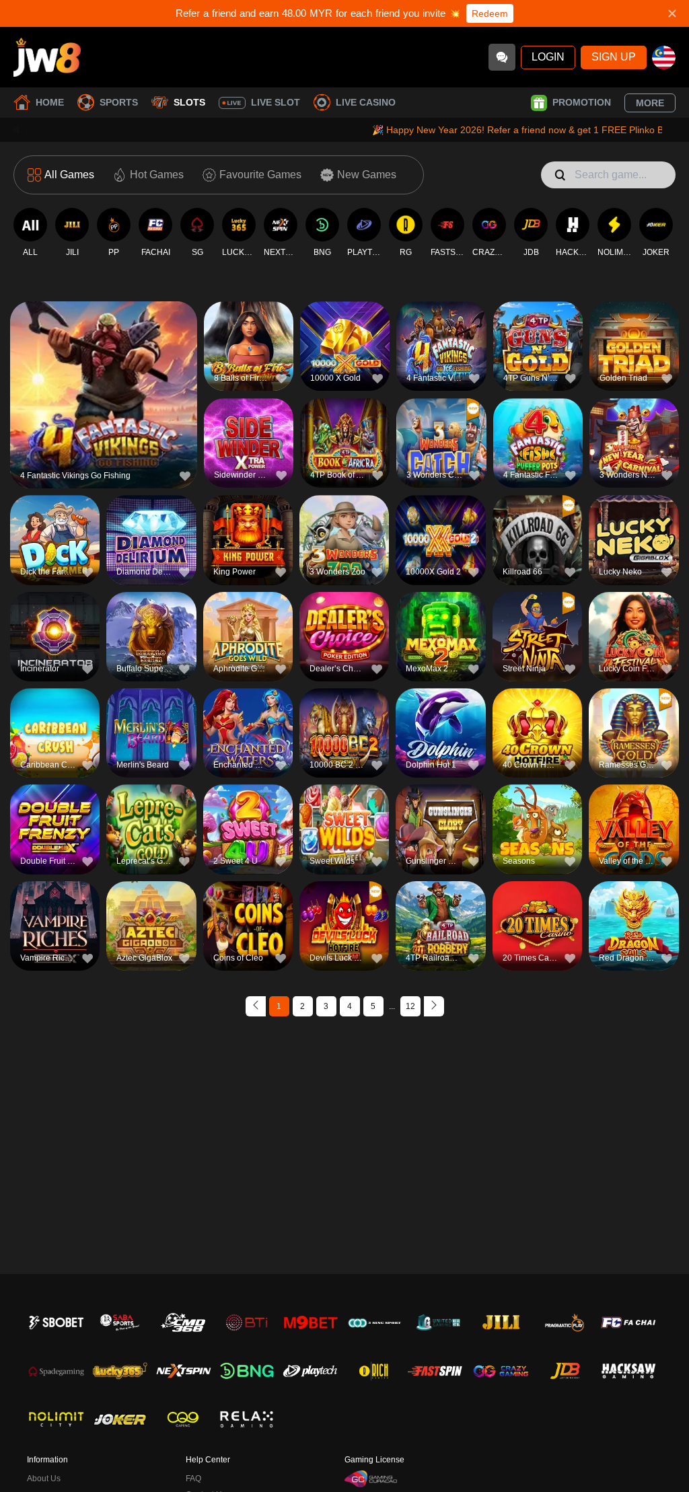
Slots (189, 102)
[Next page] (434, 1006)
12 (410, 1006)
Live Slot (275, 102)
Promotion (581, 102)
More (650, 103)
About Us (44, 1478)
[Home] (47, 57)
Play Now (104, 400)
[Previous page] (256, 1006)
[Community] (501, 57)
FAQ (193, 1478)
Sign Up (613, 57)
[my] (664, 57)
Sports (119, 102)
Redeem (490, 13)
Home (50, 102)
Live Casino (366, 102)
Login (548, 57)
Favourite (103, 369)
